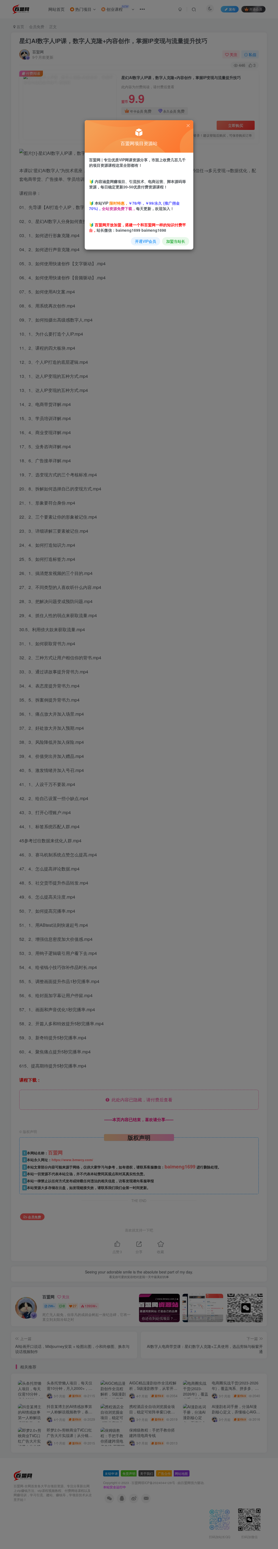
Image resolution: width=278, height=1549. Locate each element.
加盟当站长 (175, 241)
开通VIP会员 (145, 241)
